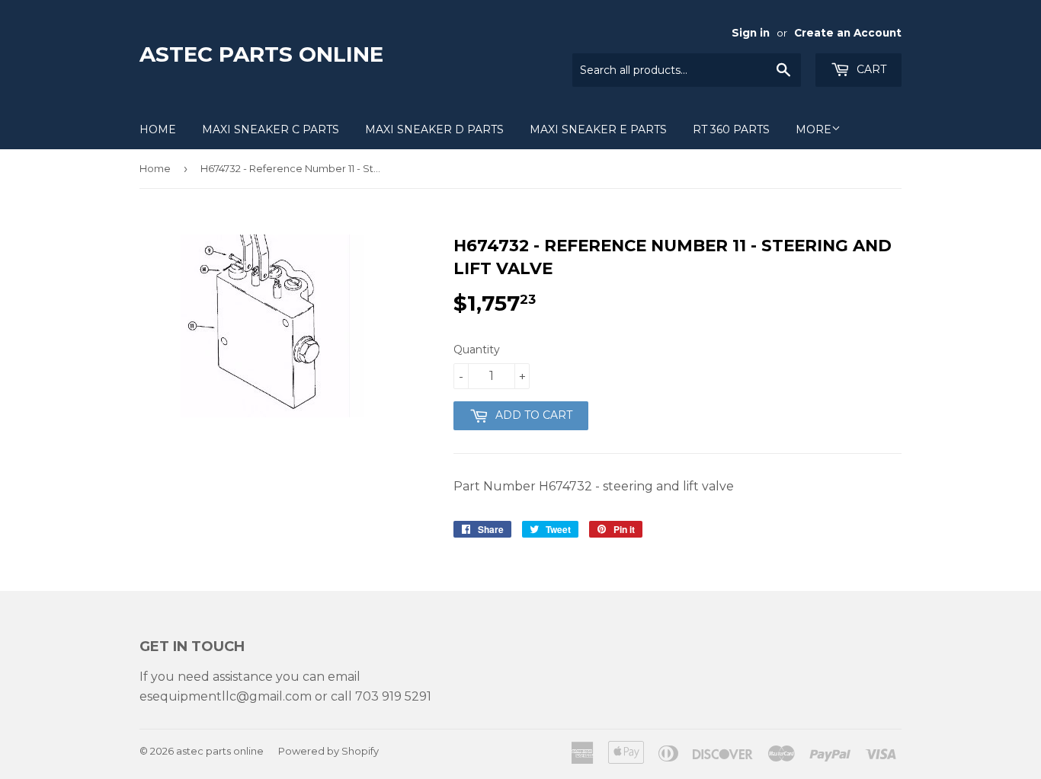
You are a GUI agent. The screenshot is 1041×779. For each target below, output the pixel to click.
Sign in (751, 33)
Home (157, 129)
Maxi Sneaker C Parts (270, 129)
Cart (870, 69)
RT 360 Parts (731, 129)
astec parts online (261, 54)
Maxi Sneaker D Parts (434, 129)
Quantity (476, 349)
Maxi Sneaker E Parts (598, 129)
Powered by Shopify (328, 751)
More (813, 129)
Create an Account (848, 33)
